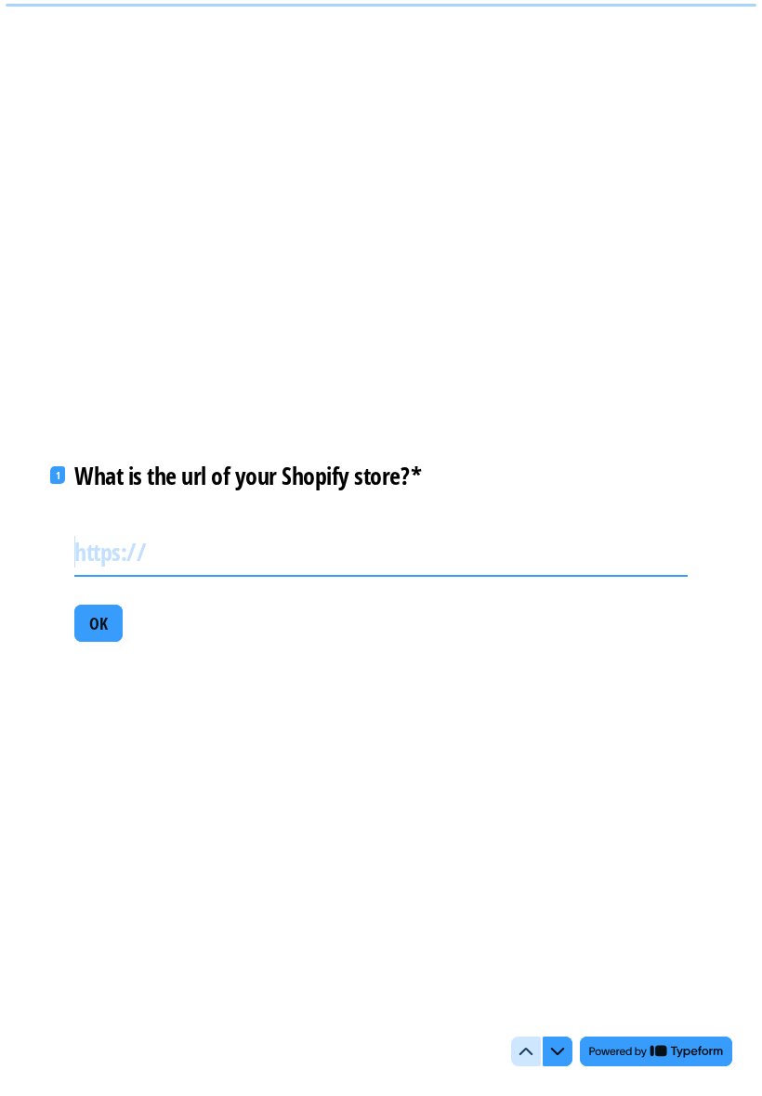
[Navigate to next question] (557, 1051)
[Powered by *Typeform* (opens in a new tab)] (656, 1051)
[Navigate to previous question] (526, 1051)
